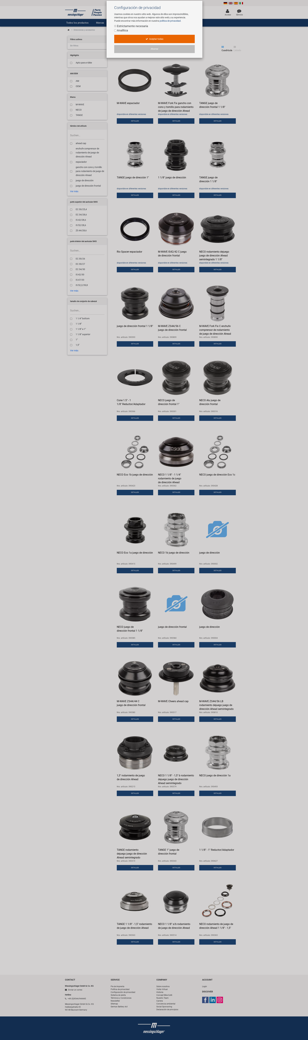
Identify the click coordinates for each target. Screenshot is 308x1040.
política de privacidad (170, 21)
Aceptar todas (156, 39)
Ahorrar (154, 49)
